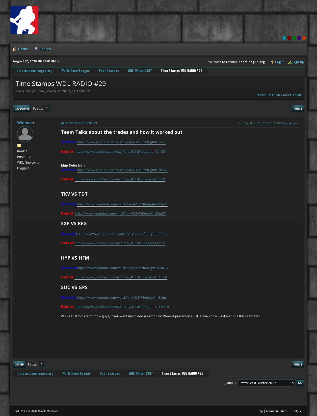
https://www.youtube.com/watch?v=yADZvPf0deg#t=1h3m (121, 297)
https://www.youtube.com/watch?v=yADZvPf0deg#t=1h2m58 (121, 277)
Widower (26, 122)
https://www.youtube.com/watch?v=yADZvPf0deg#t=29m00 (123, 233)
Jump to (231, 383)
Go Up (19, 364)
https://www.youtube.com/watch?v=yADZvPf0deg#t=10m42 (122, 170)
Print (297, 108)
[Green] (294, 38)
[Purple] (299, 38)
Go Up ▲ (296, 411)
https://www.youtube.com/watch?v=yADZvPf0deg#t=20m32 (122, 204)
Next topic (292, 95)
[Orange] (304, 38)
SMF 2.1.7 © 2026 (26, 411)
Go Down (22, 108)
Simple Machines (48, 411)
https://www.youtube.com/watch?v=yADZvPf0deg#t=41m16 (122, 268)
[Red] (289, 38)
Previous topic (268, 95)
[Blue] (284, 38)
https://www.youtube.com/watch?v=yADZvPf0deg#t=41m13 (120, 243)
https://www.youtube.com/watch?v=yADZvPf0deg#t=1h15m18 (122, 306)
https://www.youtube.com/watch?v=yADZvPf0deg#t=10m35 (120, 151)
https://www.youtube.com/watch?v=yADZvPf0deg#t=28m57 (120, 213)
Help (260, 411)
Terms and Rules (276, 411)
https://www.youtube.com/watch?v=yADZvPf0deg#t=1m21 (121, 142)
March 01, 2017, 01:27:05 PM (78, 123)
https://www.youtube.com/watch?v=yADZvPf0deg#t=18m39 (120, 179)
